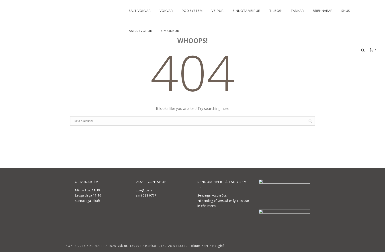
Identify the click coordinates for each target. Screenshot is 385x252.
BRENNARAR (322, 10)
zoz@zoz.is (144, 190)
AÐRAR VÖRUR (140, 30)
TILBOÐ (275, 10)
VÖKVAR (166, 10)
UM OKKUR (170, 30)
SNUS (345, 10)
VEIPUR (217, 10)
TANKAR (297, 10)
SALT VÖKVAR (140, 10)
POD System (192, 10)
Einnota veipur (246, 10)
